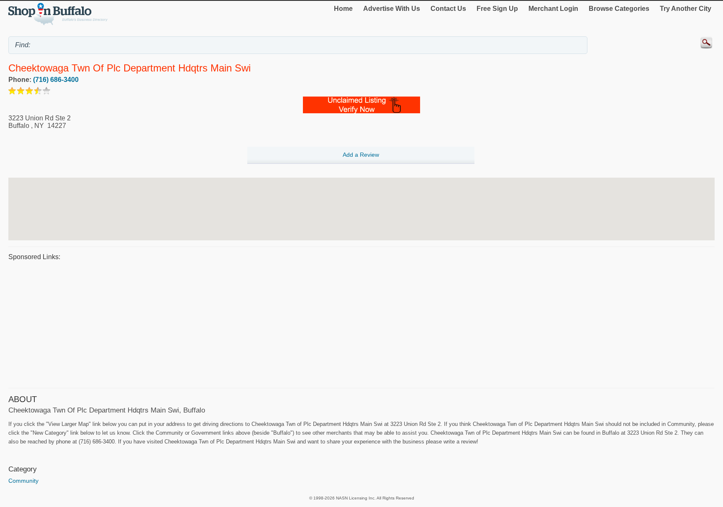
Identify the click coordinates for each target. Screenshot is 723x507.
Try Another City (685, 8)
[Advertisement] (259, 323)
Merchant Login (553, 8)
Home (343, 8)
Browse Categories (619, 8)
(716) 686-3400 (56, 79)
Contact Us (448, 8)
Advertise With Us (391, 8)
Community (23, 480)
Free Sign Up (497, 8)
